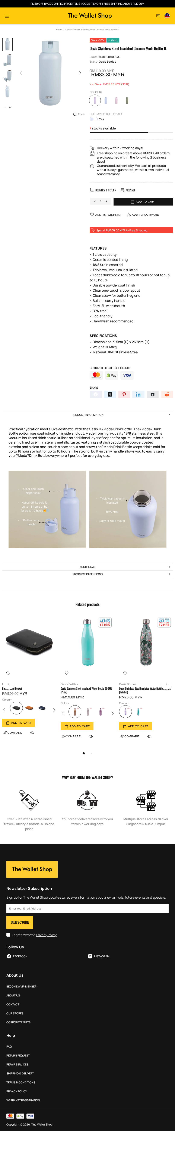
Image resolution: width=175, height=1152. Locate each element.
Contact (12, 1004)
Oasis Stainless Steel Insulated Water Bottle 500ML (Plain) (86, 690)
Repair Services (17, 1064)
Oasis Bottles (107, 61)
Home (59, 29)
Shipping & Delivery (20, 1073)
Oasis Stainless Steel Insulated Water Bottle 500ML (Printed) (145, 690)
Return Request (18, 1055)
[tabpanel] (29, 680)
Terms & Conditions (20, 1082)
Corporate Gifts (18, 1022)
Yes (101, 119)
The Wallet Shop (89, 16)
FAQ (9, 1046)
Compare (73, 736)
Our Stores (14, 1013)
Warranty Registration (23, 1100)
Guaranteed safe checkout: (110, 368)
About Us (13, 995)
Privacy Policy (46, 935)
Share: (94, 387)
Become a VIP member (21, 986)
